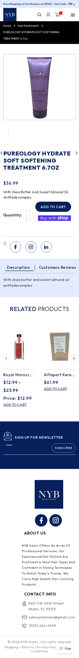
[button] (5, 243)
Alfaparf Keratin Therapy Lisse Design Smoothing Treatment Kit (60, 374)
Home (7, 25)
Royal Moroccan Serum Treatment (19, 374)
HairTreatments (28, 25)
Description (18, 267)
